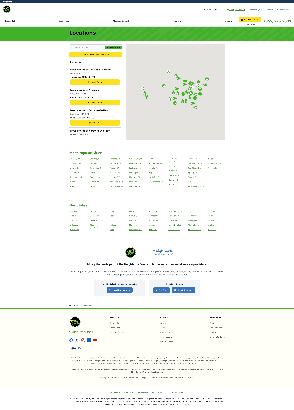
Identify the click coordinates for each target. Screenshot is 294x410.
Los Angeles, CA (136, 172)
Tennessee (212, 211)
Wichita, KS (213, 168)
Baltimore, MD (76, 177)
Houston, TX (115, 172)
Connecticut (95, 216)
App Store (162, 291)
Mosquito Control (121, 21)
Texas (210, 216)
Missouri (152, 225)
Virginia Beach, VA (196, 186)
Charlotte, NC (76, 186)
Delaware (94, 220)
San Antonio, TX (195, 163)
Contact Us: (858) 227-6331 (82, 118)
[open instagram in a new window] (83, 341)
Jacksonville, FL (116, 186)
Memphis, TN (135, 186)
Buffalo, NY (75, 182)
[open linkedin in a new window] (89, 341)
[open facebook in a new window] (71, 341)
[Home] (70, 306)
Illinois (112, 220)
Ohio (190, 211)
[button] (164, 86)
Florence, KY (115, 159)
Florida (113, 211)
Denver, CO (95, 177)
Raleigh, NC (173, 180)
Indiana (113, 225)
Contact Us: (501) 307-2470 (82, 97)
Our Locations (216, 328)
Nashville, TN (154, 177)
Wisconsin (212, 229)
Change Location (237, 9)
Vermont (211, 220)
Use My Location (114, 47)
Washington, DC (215, 163)
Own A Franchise (167, 341)
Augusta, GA (75, 163)
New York (172, 220)
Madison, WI (134, 177)
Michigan (153, 211)
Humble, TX (115, 177)
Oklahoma (192, 216)
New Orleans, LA (156, 182)
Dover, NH (94, 186)
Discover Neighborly (120, 291)
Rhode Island (193, 225)
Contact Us (165, 332)
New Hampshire (175, 211)
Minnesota (153, 216)
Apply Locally (268, 10)
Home (76, 306)
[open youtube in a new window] (95, 341)
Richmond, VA (194, 159)
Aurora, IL (74, 168)
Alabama (74, 211)
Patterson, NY (174, 171)
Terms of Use (115, 392)
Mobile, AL (153, 168)
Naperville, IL (154, 172)
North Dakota (174, 229)
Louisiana (133, 220)
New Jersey (173, 216)
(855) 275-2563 (277, 21)
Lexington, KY (135, 168)
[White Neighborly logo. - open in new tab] (7, 1)
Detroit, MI (94, 182)
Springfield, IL (194, 172)
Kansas (132, 211)
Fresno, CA (114, 168)
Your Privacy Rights (181, 392)
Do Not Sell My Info (158, 392)
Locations (176, 21)
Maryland (133, 225)
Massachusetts (135, 229)
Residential (10, 21)
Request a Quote (251, 19)
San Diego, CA (194, 168)
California (74, 229)
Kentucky (133, 216)
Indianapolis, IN (116, 182)
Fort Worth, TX (116, 163)
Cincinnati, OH (96, 163)
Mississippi (153, 220)
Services (114, 317)
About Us (229, 21)
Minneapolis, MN (156, 163)
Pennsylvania (193, 220)
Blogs (212, 323)
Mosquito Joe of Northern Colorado (90, 130)
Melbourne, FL (135, 182)
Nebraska (153, 229)
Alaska (73, 216)
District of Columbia (94, 226)
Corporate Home (217, 337)
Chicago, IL (95, 159)
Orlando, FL (173, 166)
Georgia (113, 216)
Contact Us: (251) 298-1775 (82, 77)
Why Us (163, 323)
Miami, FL (153, 159)
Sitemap (213, 332)
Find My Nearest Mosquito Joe (96, 54)
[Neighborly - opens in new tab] (79, 348)
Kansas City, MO (136, 159)
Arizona (73, 220)
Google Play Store (184, 291)
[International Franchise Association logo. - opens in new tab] (73, 348)
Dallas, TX (94, 172)
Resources (215, 317)
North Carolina (174, 225)
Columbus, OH (96, 168)
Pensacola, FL (174, 175)
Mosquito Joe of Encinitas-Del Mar (89, 110)
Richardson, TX (174, 184)
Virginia (211, 225)
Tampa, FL (192, 177)
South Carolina (194, 229)
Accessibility (143, 392)
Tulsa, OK (192, 182)
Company (165, 317)
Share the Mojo (254, 10)
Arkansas (74, 225)
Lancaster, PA (135, 163)
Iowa (112, 229)
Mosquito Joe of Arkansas (84, 90)
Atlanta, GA (75, 159)
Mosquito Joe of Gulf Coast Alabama (90, 69)
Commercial (64, 21)
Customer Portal (283, 10)
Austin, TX (74, 172)
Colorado (94, 211)
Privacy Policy (129, 392)
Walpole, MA (213, 159)
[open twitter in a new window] (77, 341)
